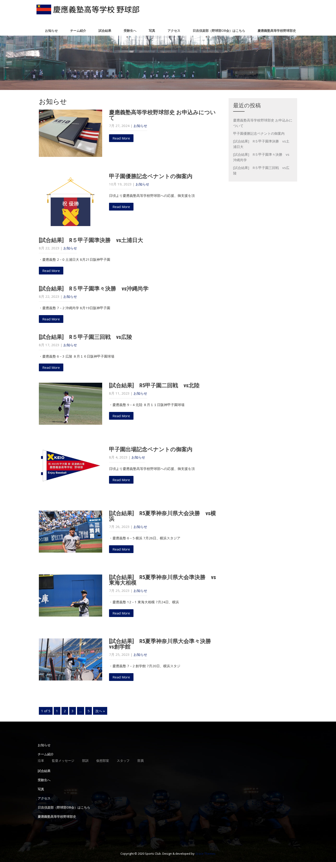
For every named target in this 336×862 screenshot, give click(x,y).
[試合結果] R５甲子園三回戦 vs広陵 (85, 337)
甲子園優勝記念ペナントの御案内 (150, 176)
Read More (121, 138)
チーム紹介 (78, 30)
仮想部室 (102, 760)
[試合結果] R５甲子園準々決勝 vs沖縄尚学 (94, 288)
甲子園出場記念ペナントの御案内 (150, 449)
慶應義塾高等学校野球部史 (277, 30)
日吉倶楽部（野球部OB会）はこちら (219, 30)
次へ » (100, 711)
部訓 (85, 760)
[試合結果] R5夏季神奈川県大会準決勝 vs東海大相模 (162, 580)
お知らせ (51, 30)
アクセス (174, 30)
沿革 (41, 760)
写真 (152, 30)
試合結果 (105, 30)
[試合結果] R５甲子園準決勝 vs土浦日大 (91, 240)
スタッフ (123, 760)
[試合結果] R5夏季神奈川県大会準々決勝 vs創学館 (162, 644)
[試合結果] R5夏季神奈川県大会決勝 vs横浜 (162, 516)
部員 (140, 760)
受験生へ (130, 30)
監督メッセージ (63, 760)
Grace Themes (205, 853)
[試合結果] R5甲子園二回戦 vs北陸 (154, 385)
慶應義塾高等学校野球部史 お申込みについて (162, 115)
